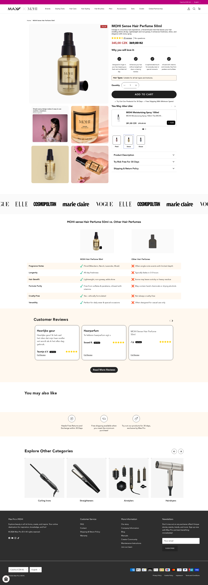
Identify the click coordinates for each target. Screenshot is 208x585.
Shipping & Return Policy (126, 168)
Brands (47, 9)
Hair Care (72, 9)
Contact (83, 528)
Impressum (179, 575)
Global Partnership (156, 9)
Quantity (116, 85)
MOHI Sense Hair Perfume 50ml (44, 20)
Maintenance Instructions (131, 543)
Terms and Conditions (193, 575)
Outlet (141, 9)
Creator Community (129, 539)
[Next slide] (175, 106)
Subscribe (170, 548)
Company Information (130, 528)
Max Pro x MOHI (19, 576)
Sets (133, 9)
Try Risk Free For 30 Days (126, 161)
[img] (71, 351)
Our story (125, 524)
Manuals (124, 535)
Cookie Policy (168, 575)
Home (29, 20)
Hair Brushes (99, 9)
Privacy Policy (157, 575)
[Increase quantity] (136, 85)
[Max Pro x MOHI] (22, 9)
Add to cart (144, 94)
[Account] (188, 8)
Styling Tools (60, 9)
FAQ (82, 524)
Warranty (83, 535)
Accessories (121, 9)
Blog (123, 532)
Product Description (124, 155)
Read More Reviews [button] (104, 369)
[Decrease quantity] (124, 85)
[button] (118, 38)
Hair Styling (85, 9)
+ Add (171, 122)
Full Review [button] (41, 355)
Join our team (126, 547)
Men (110, 9)
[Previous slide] (171, 106)
